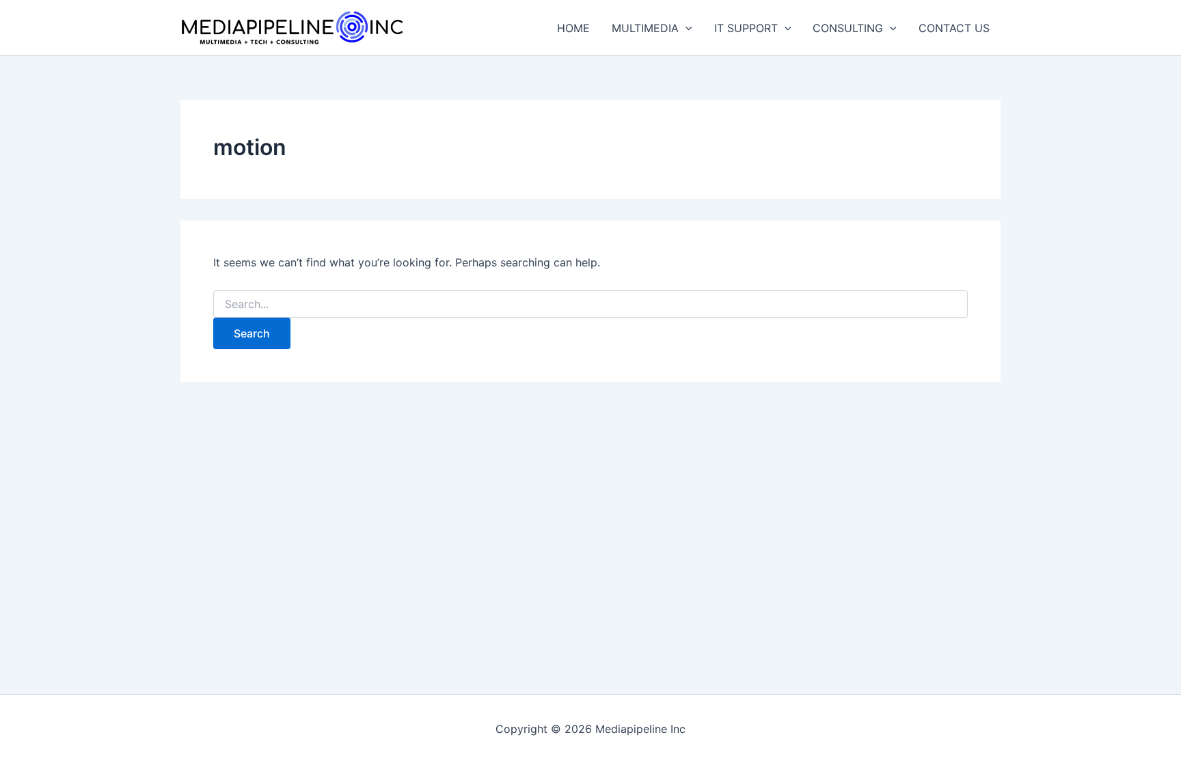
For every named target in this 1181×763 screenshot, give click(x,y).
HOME (573, 28)
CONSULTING (848, 28)
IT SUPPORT (746, 28)
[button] (685, 28)
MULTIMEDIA (645, 28)
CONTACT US (954, 28)
